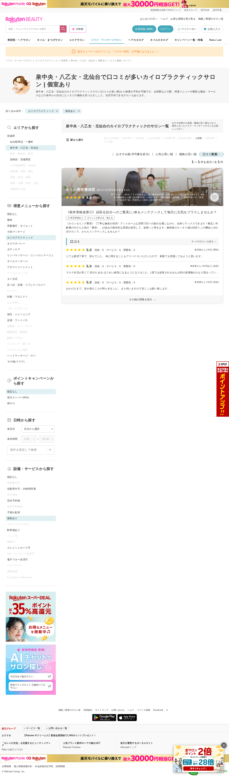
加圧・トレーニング (18, 314)
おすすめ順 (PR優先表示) (133, 154)
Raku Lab (215, 39)
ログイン (165, 29)
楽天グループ (190, 10)
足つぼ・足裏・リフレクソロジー (26, 284)
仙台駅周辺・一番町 (21, 141)
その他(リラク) (16, 361)
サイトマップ (101, 710)
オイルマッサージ (17, 261)
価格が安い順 (188, 154)
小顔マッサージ (16, 231)
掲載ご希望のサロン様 (210, 18)
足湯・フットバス (17, 320)
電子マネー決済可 (17, 559)
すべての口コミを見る (202, 241)
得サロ (11, 403)
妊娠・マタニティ (17, 296)
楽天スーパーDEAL (18, 397)
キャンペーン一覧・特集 (189, 39)
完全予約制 (13, 500)
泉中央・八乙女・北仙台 (83, 60)
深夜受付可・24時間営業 (21, 488)
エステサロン (77, 39)
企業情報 (6, 766)
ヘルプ (164, 18)
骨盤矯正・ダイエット (20, 225)
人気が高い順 (164, 154)
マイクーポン (188, 29)
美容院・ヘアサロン (19, 39)
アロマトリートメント (20, 267)
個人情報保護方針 (23, 766)
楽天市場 (217, 10)
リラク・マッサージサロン (106, 39)
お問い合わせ (118, 710)
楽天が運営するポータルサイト (136, 743)
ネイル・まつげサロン (50, 39)
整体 (9, 219)
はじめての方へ (149, 18)
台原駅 (199, 138)
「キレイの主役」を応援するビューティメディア (26, 744)
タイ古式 (12, 278)
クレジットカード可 (18, 547)
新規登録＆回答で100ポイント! (166, 10)
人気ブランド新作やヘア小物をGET (81, 743)
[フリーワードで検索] (63, 29)
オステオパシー (16, 243)
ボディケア (13, 249)
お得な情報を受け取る (183, 18)
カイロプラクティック (46, 60)
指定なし (12, 214)
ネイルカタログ (159, 39)
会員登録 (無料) (144, 29)
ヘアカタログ (136, 39)
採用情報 (60, 766)
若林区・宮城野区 (20, 159)
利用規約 (88, 710)
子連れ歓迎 (13, 512)
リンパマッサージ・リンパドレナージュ (30, 255)
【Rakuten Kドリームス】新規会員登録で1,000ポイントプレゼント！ (59, 735)
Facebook (158, 710)
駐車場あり (13, 530)
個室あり (102, 60)
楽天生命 (205, 10)
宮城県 (64, 60)
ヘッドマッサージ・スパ (21, 355)
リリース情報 (143, 710)
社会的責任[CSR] (44, 766)
